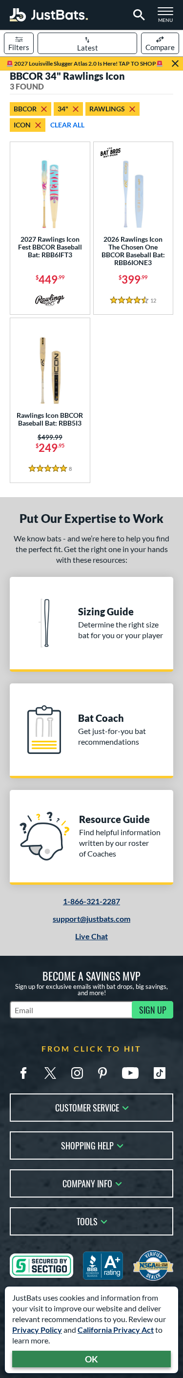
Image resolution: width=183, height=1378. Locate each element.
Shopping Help (87, 1144)
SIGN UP (152, 1009)
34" (63, 109)
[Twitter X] (50, 1073)
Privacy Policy (37, 1329)
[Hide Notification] (175, 64)
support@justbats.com (91, 918)
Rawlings (107, 109)
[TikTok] (159, 1073)
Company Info (87, 1182)
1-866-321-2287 (91, 901)
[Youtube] (130, 1073)
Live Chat (91, 936)
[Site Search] (137, 15)
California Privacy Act (116, 1329)
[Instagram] (77, 1073)
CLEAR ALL (67, 125)
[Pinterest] (102, 1073)
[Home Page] (49, 15)
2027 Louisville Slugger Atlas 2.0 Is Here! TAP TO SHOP (84, 63)
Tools (87, 1220)
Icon (22, 125)
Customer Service (87, 1106)
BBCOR (25, 109)
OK (91, 1359)
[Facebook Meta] (23, 1073)
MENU (168, 17)
